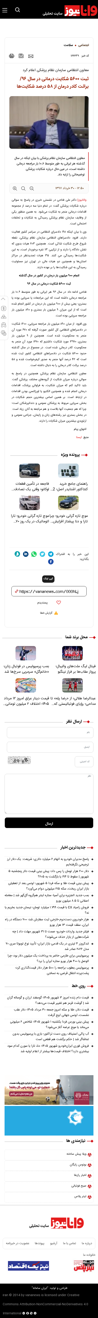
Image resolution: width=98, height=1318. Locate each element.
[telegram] (51, 554)
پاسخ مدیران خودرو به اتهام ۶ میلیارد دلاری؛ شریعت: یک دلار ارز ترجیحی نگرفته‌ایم (48, 861)
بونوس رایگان (78, 1164)
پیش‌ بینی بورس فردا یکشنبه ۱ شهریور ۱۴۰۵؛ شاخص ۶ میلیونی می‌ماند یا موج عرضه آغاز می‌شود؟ (49, 1024)
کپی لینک (48, 579)
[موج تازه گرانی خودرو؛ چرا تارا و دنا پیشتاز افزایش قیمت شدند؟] (68, 503)
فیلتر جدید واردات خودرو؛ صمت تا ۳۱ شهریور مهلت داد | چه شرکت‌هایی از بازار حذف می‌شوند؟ (50, 934)
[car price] (3, 326)
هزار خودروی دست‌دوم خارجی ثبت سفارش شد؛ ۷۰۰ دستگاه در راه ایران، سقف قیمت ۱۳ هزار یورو (47, 922)
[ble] (17, 554)
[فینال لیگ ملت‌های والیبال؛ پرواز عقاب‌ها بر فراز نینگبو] (72, 653)
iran (5, 1295)
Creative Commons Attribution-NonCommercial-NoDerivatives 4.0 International (45, 1304)
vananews (32, 1295)
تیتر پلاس (80, 1196)
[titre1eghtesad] (28, 1266)
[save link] (21, 56)
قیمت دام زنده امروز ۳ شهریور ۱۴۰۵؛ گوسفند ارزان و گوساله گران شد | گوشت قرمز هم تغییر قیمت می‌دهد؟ (48, 1000)
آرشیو (53, 1243)
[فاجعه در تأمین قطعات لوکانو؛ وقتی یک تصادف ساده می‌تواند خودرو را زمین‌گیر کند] (29, 471)
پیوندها (39, 1243)
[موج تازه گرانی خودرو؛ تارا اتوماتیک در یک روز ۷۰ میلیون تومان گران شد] (29, 503)
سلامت (68, 45)
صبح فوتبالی (78, 1185)
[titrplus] (83, 1265)
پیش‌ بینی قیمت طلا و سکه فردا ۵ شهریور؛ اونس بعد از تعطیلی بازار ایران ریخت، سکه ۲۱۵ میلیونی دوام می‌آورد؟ (48, 886)
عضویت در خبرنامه (17, 1243)
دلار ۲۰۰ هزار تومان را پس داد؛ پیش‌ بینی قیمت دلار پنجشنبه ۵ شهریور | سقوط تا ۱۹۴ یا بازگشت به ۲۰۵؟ (48, 874)
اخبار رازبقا (80, 1175)
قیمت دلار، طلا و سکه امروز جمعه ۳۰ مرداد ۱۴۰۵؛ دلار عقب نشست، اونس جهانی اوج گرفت (51, 1012)
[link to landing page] (68, 10)
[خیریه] (49, 1120)
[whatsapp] (34, 554)
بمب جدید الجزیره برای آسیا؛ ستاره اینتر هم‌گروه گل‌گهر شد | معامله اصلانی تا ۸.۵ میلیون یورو (47, 898)
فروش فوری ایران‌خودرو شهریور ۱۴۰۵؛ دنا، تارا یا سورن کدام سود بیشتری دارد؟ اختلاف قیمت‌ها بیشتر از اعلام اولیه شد (48, 1048)
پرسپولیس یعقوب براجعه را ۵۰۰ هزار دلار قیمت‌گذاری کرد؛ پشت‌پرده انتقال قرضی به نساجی (52, 970)
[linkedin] (25, 554)
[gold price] (3, 318)
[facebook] (51, 561)
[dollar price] (3, 310)
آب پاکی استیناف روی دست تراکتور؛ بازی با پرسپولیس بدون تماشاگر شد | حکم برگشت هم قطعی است (51, 1036)
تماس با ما (69, 1243)
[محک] (49, 1089)
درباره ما (87, 1243)
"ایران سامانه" (40, 1288)
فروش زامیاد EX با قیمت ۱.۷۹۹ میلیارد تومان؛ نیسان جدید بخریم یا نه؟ (47, 910)
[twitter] (42, 554)
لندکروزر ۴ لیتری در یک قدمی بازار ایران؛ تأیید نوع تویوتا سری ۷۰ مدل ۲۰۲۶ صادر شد (47, 946)
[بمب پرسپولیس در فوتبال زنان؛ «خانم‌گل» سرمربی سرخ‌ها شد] (25, 653)
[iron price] (3, 335)
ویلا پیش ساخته (76, 1153)
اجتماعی (83, 45)
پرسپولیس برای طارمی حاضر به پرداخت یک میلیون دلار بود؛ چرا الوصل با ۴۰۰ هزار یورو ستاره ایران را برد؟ (48, 958)
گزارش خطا (46, 613)
